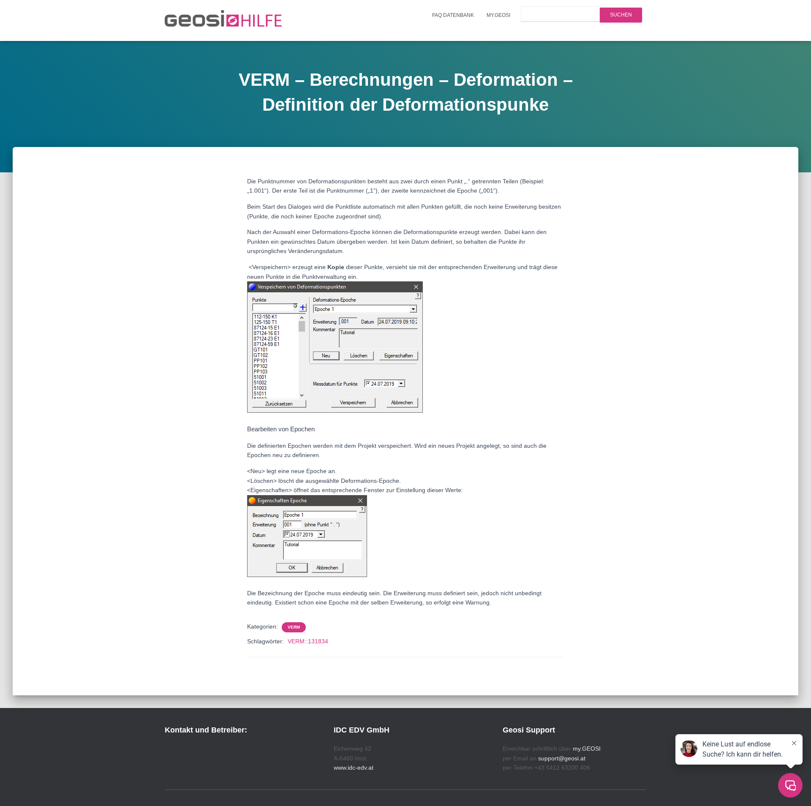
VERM (294, 627)
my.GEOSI (498, 15)
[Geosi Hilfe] (223, 20)
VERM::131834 (308, 641)
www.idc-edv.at (353, 767)
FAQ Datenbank (453, 15)
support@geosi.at (561, 758)
